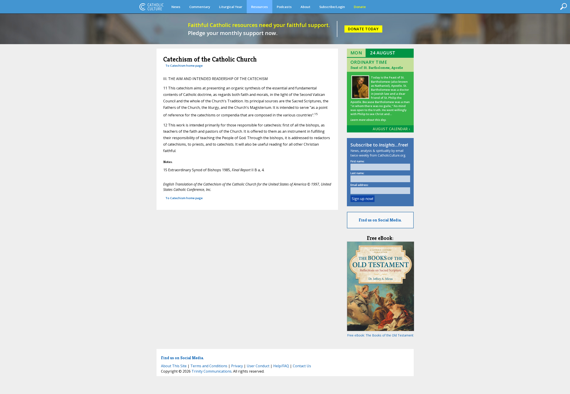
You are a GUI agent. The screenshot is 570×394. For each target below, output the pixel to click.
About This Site (174, 365)
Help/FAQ (281, 365)
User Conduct (258, 365)
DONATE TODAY (363, 29)
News (175, 6)
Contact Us (302, 365)
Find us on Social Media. (380, 220)
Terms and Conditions (208, 365)
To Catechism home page (184, 66)
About (305, 6)
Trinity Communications (211, 371)
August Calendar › (391, 128)
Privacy (237, 365)
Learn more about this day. (368, 120)
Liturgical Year (230, 6)
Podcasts (284, 6)
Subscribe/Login (332, 6)
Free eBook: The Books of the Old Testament (380, 335)
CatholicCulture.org (151, 6)
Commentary (199, 6)
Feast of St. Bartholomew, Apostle (376, 67)
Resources (259, 6)
